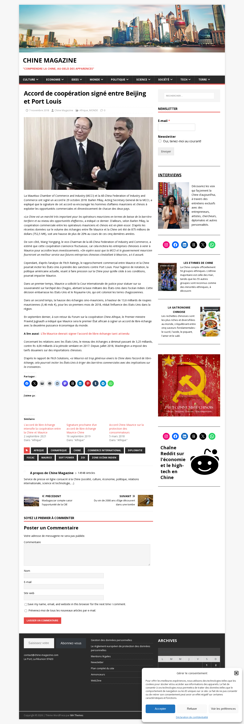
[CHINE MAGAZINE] (122, 50)
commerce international (104, 450)
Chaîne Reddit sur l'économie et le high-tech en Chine (173, 462)
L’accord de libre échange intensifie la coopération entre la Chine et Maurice (42, 428)
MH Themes (76, 715)
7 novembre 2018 (39, 110)
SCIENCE (141, 79)
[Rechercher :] (189, 96)
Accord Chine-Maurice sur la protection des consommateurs (126, 428)
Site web (29, 593)
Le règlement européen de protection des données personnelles (120, 648)
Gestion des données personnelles (111, 640)
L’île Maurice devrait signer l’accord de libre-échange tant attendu (85, 333)
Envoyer (166, 151)
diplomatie (135, 450)
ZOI (83, 457)
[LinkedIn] (184, 244)
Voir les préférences (223, 708)
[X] (202, 244)
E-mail (27, 582)
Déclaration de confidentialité (192, 717)
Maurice (46, 457)
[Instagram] (166, 244)
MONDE (95, 79)
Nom (27, 571)
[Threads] (193, 244)
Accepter (160, 708)
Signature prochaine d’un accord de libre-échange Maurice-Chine (82, 428)
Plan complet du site (102, 668)
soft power (66, 457)
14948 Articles (86, 473)
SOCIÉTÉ (163, 79)
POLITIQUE (118, 79)
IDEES (75, 79)
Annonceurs (98, 674)
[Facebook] (175, 244)
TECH (183, 79)
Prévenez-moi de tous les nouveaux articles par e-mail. (62, 610)
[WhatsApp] (212, 244)
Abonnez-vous (71, 643)
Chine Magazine (64, 110)
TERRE (202, 79)
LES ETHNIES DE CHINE (198, 263)
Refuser (192, 708)
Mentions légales (101, 656)
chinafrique (59, 450)
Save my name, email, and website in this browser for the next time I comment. (77, 604)
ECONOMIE (53, 79)
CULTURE (29, 79)
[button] (236, 673)
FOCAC (31, 457)
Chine (77, 450)
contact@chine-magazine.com (41, 655)
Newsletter (167, 137)
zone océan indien (104, 457)
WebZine (96, 680)
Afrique (83, 110)
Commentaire (32, 542)
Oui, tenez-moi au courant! (182, 141)
